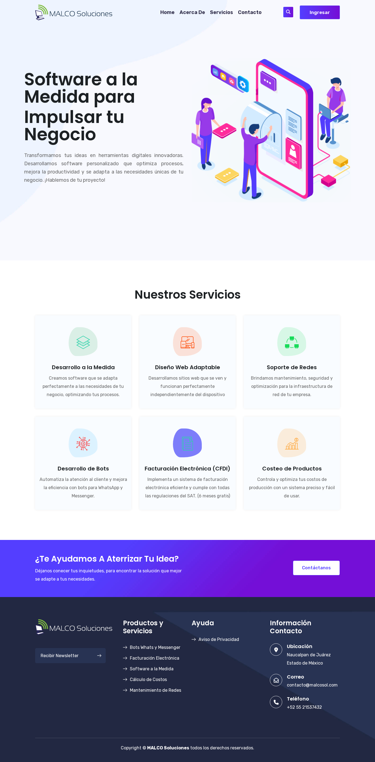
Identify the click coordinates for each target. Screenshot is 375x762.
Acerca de (192, 12)
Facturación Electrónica (154, 658)
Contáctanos (316, 567)
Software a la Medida (151, 668)
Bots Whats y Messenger (155, 647)
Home (167, 12)
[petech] (73, 12)
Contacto (250, 12)
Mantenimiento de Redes (155, 690)
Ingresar (320, 12)
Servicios (221, 12)
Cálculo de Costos (148, 679)
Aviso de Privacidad (218, 639)
